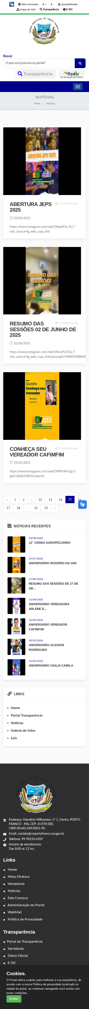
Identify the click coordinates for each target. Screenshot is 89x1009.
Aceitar (14, 998)
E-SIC (11, 963)
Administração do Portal (25, 905)
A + (44, 4)
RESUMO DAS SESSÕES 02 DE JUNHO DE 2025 (43, 329)
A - (52, 4)
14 (60, 499)
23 (46, 508)
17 (8, 508)
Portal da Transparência (25, 941)
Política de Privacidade (24, 919)
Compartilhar (67, 203)
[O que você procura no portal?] (80, 63)
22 (36, 508)
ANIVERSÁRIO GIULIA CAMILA (51, 665)
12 (40, 499)
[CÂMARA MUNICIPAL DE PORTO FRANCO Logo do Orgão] (44, 31)
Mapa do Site (27, 9)
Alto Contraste (29, 4)
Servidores (15, 948)
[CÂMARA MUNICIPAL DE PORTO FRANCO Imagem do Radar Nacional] (72, 73)
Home (37, 103)
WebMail (14, 912)
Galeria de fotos (23, 730)
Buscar (7, 56)
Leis (14, 738)
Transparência (38, 74)
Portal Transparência (26, 715)
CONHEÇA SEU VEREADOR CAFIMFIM (37, 452)
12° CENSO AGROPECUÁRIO (49, 542)
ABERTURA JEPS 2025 (31, 207)
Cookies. (16, 974)
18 (18, 508)
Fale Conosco (17, 898)
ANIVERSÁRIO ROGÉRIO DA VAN (52, 563)
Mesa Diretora (18, 876)
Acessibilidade (69, 4)
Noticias (17, 723)
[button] (11, 4)
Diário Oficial (17, 955)
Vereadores (16, 884)
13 (50, 499)
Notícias (13, 891)
